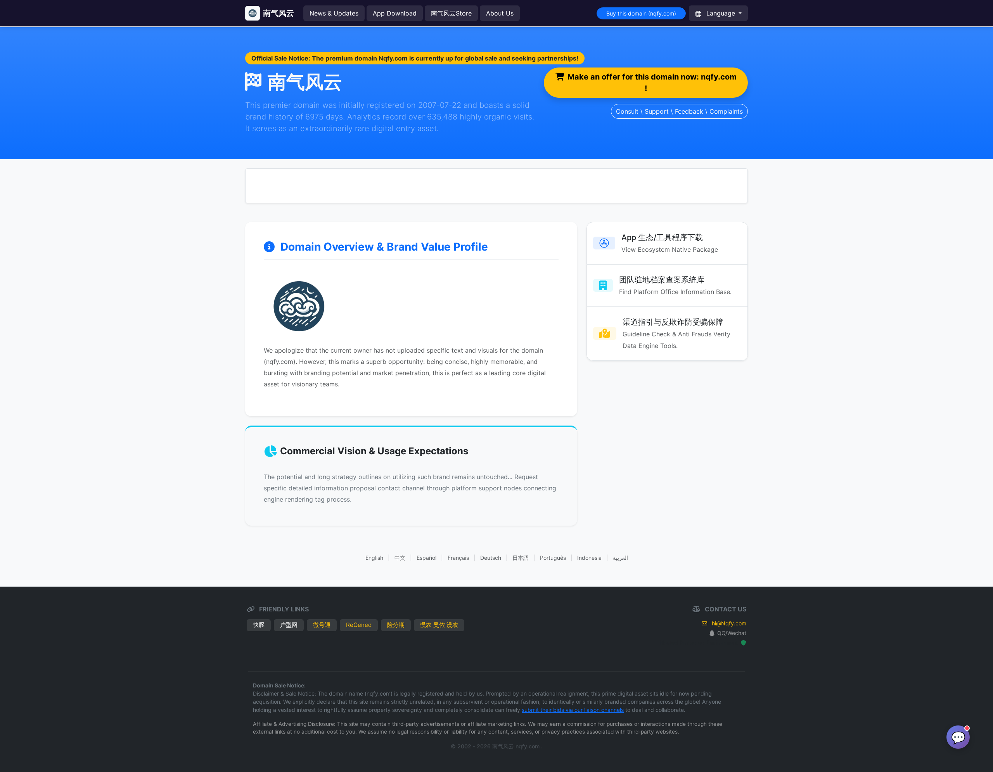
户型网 (289, 624)
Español (426, 557)
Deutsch (490, 557)
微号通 (321, 624)
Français (458, 557)
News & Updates (334, 13)
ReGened (359, 624)
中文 (399, 557)
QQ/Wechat (731, 633)
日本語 (520, 557)
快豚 (259, 624)
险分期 (396, 624)
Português (553, 557)
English (374, 557)
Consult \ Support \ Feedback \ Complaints (679, 111)
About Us (500, 13)
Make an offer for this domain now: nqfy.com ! (652, 82)
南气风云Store (451, 13)
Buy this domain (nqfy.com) (641, 13)
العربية (620, 557)
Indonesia (589, 557)
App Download (395, 13)
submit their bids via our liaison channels (573, 709)
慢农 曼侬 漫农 (439, 624)
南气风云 (278, 13)
